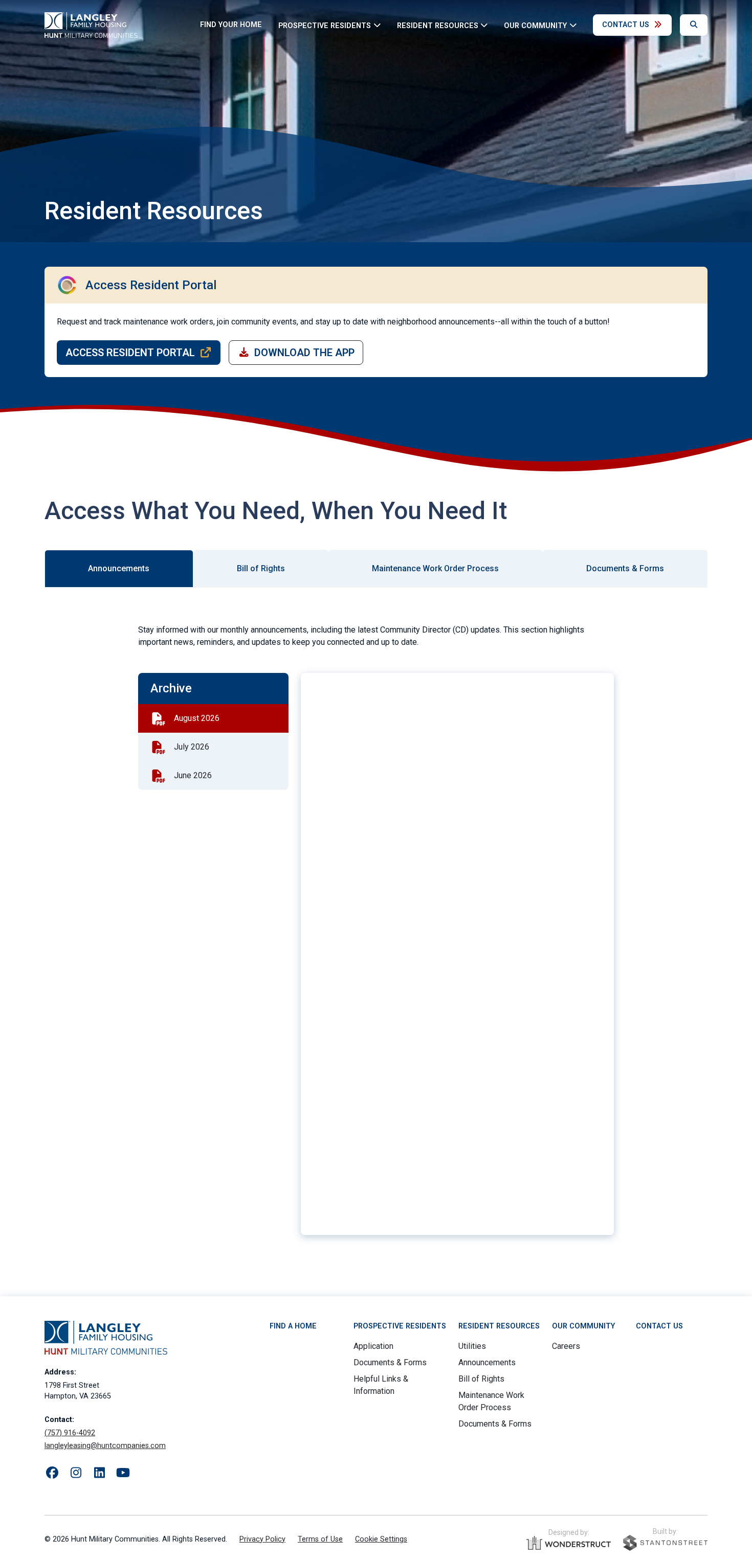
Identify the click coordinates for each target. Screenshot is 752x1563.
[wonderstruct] (568, 1543)
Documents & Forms (390, 1362)
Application (373, 1346)
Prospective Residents (399, 1326)
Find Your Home (231, 24)
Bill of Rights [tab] (261, 568)
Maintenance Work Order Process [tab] (435, 568)
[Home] (91, 25)
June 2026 (193, 775)
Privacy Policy (262, 1539)
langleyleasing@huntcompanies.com (105, 1445)
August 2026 (196, 718)
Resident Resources (499, 1326)
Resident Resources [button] (437, 25)
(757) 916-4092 (70, 1433)
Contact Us (625, 24)
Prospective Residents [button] (324, 25)
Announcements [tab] (118, 568)
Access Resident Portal (130, 352)
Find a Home (293, 1326)
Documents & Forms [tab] (625, 568)
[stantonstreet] (665, 1543)
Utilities (472, 1346)
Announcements (487, 1362)
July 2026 (191, 747)
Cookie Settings (381, 1539)
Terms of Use (320, 1539)
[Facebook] (52, 1473)
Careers (566, 1346)
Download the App (304, 352)
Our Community (583, 1326)
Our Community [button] (535, 25)
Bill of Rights (481, 1379)
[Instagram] (75, 1473)
